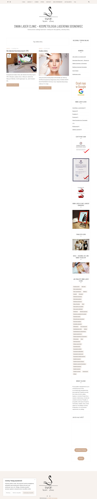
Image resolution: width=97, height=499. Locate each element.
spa (82, 339)
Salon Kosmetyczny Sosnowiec (79, 120)
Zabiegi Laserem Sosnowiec (80, 364)
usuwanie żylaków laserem (79, 356)
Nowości (8, 48)
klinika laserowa (84, 311)
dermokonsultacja (77, 299)
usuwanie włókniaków (78, 351)
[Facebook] (47, 496)
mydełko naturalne (78, 324)
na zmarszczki (84, 326)
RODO (81, 458)
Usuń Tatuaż (75, 70)
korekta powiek (77, 316)
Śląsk (75, 374)
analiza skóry (76, 286)
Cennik (36, 2)
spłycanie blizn (77, 341)
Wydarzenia (75, 126)
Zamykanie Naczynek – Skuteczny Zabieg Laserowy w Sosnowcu (80, 62)
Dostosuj (8, 492)
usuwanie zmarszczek (78, 354)
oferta (86, 329)
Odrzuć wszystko (17, 492)
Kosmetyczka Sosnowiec (79, 319)
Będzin (85, 291)
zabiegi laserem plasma (79, 361)
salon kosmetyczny (78, 334)
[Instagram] (49, 496)
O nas (23, 2)
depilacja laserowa (78, 296)
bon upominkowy (77, 291)
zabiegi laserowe (77, 366)
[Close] (35, 479)
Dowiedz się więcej (13, 84)
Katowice (76, 311)
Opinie (42, 2)
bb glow (83, 286)
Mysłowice (76, 326)
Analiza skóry (43, 51)
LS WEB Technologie (52, 498)
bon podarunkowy (77, 289)
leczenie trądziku (77, 321)
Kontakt (48, 2)
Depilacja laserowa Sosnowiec (79, 67)
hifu (83, 304)
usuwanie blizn (77, 346)
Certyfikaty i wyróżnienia (78, 108)
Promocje (74, 117)
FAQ (75, 2)
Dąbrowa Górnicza (78, 301)
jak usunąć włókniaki (78, 309)
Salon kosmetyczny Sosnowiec (80, 336)
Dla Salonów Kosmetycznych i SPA (17, 51)
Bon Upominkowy (58, 2)
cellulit (75, 294)
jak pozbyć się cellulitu (78, 306)
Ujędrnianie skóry (76, 74)
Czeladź (81, 294)
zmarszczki (85, 371)
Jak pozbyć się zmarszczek (79, 56)
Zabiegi (29, 2)
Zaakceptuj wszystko (28, 492)
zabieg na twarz (77, 371)
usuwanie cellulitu (77, 349)
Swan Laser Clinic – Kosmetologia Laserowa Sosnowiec (48, 26)
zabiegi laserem (77, 359)
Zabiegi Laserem (76, 129)
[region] (19, 487)
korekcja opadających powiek (80, 314)
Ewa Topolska (77, 304)
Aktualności (68, 2)
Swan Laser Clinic (77, 344)
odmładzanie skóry (78, 329)
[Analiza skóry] (54, 64)
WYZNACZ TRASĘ (81, 450)
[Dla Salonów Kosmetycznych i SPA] (21, 62)
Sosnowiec (76, 339)
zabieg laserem (77, 369)
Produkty (74, 114)
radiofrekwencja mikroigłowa (80, 331)
